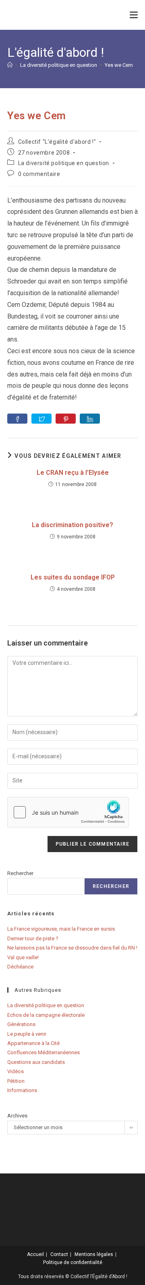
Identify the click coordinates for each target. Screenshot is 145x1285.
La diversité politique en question (63, 163)
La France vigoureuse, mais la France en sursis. (61, 929)
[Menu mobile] (134, 15)
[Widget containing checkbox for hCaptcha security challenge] (68, 812)
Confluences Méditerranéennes (43, 1052)
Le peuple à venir (26, 1034)
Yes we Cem (119, 65)
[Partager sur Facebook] (17, 419)
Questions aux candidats (36, 1062)
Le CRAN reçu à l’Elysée (73, 472)
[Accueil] (9, 65)
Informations (22, 1090)
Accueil (35, 1254)
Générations (21, 1024)
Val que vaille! (23, 957)
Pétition (16, 1081)
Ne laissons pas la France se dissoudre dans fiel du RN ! (72, 948)
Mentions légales (94, 1254)
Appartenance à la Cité (33, 1043)
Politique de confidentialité (72, 1262)
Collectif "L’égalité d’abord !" (57, 142)
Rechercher (20, 873)
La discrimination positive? (72, 525)
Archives (17, 1116)
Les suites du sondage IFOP (73, 577)
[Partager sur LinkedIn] (90, 419)
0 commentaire (39, 174)
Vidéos (15, 1071)
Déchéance (20, 967)
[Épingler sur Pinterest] (66, 419)
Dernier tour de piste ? (32, 938)
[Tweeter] (41, 419)
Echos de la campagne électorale (46, 1015)
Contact (59, 1254)
